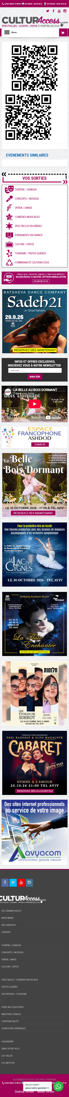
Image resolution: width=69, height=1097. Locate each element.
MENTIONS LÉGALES (11, 1014)
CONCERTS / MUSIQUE (12, 952)
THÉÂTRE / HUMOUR (11, 945)
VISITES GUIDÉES (9, 986)
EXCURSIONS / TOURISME (13, 994)
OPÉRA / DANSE (8, 959)
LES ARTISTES (8, 1062)
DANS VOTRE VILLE (10, 1048)
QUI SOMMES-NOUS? (11, 910)
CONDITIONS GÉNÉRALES (13, 1028)
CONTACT (6, 932)
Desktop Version (24, 1091)
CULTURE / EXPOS (10, 966)
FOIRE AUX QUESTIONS (12, 1007)
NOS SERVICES (8, 925)
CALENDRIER (7, 1041)
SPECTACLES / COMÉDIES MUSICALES (19, 979)
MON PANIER (7, 918)
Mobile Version (45, 1091)
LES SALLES (7, 1055)
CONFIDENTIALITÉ (10, 1021)
